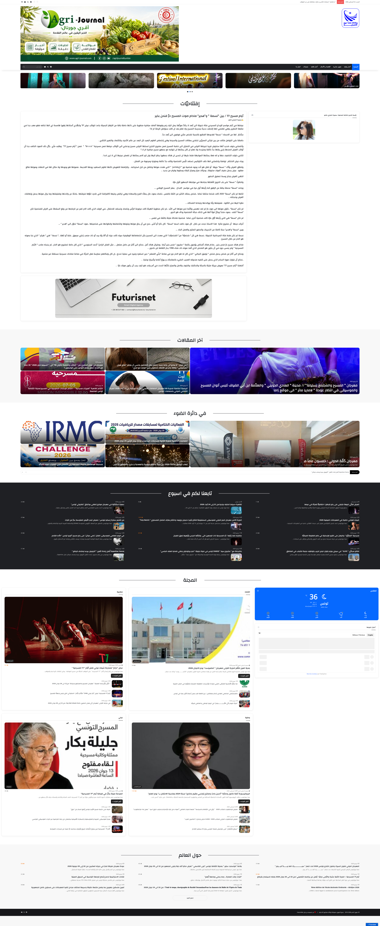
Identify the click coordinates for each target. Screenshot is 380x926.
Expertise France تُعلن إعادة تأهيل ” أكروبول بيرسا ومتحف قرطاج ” (98, 551)
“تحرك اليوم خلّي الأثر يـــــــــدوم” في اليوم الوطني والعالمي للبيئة (214, 703)
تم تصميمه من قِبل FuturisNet (305, 912)
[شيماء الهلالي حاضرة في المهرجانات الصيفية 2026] (353, 526)
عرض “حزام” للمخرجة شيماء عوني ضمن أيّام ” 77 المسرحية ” (97, 668)
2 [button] (190, 91)
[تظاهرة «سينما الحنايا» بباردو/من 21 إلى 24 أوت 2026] (236, 510)
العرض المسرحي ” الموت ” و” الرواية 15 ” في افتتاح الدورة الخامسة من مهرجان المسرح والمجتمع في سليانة (150, 463)
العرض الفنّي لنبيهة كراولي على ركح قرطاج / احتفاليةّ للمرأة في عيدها (331, 504)
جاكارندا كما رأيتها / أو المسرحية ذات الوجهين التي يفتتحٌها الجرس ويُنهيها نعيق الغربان (207, 535)
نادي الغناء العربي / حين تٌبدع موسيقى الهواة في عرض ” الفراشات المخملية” (154, 391)
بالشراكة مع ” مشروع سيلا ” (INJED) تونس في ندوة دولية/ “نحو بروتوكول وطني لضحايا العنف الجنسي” (201, 551)
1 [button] (192, 91)
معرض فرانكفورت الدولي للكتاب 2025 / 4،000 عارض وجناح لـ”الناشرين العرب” (211, 819)
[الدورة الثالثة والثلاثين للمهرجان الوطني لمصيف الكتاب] (147, 359)
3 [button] (189, 91)
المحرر (119, 665)
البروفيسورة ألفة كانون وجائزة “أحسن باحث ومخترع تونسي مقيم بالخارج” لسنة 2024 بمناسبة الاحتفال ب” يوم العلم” (199, 794)
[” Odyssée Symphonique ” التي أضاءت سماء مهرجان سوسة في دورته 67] (190, 80)
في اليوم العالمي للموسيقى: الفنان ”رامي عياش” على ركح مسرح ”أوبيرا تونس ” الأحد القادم (88, 535)
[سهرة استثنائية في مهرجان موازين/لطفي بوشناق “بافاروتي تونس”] (118, 510)
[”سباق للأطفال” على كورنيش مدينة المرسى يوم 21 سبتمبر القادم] (244, 829)
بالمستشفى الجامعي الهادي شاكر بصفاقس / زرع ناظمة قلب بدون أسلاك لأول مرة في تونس (206, 693)
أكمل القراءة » (244, 676)
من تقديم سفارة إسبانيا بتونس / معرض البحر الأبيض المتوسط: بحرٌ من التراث (94, 520)
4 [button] (187, 91)
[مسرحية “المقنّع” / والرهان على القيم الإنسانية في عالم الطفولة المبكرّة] (353, 541)
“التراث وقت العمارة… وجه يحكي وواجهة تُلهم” (223, 876)
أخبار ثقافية (314, 66)
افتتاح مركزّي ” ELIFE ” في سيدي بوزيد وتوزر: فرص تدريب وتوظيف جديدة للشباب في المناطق (322, 551)
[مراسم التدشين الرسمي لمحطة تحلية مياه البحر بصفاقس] (62, 455)
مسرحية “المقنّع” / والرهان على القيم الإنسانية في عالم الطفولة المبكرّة (330, 535)
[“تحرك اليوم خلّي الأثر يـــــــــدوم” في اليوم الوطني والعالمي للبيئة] (244, 703)
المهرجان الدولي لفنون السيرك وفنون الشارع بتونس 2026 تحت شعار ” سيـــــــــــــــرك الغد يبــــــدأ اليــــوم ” (317, 866)
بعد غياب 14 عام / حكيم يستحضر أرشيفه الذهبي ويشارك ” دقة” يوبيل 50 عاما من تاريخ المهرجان (56, 86)
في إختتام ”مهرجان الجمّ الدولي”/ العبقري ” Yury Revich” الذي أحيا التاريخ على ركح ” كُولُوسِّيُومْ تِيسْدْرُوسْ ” (306, 2)
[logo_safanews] (351, 18)
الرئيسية (355, 66)
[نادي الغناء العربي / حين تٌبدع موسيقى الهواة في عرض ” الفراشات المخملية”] (147, 382)
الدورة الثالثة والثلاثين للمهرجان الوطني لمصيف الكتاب (164, 368)
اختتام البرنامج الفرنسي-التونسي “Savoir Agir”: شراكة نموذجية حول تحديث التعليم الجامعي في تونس (284, 390)
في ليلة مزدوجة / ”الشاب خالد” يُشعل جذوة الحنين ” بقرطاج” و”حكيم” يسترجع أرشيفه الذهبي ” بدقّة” (260, 86)
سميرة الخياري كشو (243, 665)
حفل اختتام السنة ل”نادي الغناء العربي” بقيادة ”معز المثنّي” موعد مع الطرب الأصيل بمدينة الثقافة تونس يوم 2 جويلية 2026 (277, 458)
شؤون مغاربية (337, 66)
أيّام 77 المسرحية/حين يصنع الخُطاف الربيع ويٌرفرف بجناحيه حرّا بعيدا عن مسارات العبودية (79, 828)
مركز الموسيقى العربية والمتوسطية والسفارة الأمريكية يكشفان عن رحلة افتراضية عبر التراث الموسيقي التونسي (71, 819)
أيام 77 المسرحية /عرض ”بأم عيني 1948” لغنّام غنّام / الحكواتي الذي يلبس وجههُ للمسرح (80, 693)
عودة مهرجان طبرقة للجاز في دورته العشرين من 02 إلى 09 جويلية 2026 (96, 866)
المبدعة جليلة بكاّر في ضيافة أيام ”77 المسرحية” (102, 794)
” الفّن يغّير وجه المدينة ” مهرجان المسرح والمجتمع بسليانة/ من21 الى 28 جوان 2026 (81, 683)
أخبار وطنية (347, 66)
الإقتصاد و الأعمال (325, 66)
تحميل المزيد (190, 898)
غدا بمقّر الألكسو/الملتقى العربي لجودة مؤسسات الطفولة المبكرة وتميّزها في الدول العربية (205, 683)
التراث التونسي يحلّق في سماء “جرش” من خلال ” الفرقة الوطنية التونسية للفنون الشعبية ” (331, 86)
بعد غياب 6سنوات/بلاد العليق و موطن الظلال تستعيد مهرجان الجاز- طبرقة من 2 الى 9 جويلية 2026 (151, 439)
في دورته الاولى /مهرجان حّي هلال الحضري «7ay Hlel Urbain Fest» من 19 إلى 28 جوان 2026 (79, 703)
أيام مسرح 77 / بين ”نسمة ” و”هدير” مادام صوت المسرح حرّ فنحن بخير (199, 116)
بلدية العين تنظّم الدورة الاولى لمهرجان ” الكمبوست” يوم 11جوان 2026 (219, 668)
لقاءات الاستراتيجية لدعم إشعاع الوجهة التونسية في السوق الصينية (97, 876)
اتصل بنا (298, 66)
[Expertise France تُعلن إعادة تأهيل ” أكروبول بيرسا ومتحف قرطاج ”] (118, 557)
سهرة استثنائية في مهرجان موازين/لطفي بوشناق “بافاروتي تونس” (97, 504)
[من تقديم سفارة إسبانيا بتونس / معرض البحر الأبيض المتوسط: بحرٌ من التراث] (118, 526)
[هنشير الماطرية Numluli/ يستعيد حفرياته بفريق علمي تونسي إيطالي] (121, 80)
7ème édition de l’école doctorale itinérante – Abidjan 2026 (335, 887)
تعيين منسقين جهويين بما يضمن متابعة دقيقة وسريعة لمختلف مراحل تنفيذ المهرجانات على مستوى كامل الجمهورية (77, 887)
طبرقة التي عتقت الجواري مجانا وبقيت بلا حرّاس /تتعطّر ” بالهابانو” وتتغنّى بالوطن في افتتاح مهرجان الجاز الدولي (65, 390)
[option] (327, 80)
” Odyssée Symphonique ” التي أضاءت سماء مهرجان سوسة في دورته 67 (200, 86)
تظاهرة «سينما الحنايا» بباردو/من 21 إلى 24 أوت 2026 (221, 504)
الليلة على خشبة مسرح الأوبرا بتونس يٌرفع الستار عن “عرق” (90, 809)
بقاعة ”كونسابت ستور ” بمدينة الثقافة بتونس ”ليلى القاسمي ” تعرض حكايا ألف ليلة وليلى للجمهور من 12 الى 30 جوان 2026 (193, 866)
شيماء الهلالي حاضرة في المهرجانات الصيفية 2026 (339, 520)
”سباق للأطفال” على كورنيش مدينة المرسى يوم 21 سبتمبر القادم (215, 828)
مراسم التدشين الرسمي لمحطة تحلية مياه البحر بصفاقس (78, 464)
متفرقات (305, 66)
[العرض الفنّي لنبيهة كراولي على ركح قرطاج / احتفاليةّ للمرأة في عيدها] (353, 510)
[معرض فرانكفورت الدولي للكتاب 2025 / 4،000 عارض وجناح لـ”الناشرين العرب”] (244, 819)
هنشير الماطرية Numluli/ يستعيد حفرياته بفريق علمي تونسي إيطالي (133, 86)
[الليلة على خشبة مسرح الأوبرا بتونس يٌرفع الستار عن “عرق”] (117, 809)
